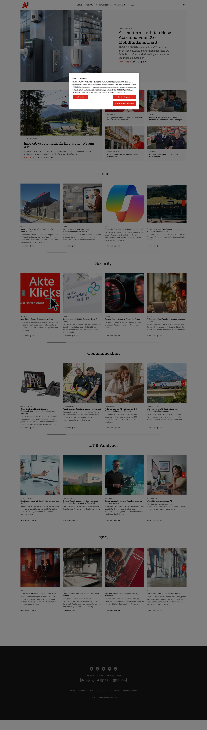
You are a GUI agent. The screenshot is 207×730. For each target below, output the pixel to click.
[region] (104, 91)
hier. (124, 92)
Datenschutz (76, 86)
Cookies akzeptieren (124, 97)
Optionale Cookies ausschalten (124, 103)
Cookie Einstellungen (80, 97)
